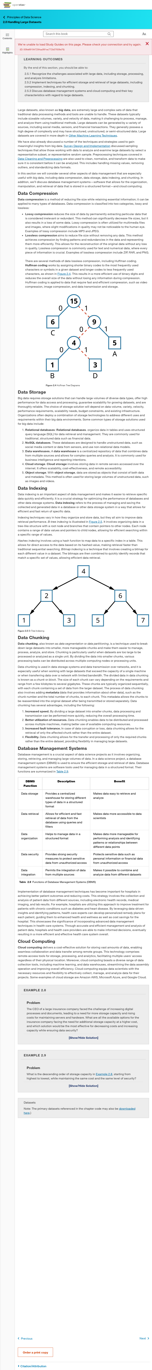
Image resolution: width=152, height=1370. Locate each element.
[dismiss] (147, 44)
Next (143, 1338)
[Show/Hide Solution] (83, 1037)
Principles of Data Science (24, 17)
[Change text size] (144, 34)
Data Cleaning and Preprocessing (40, 158)
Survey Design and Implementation (87, 146)
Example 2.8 (104, 1074)
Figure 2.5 (95, 521)
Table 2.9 (62, 771)
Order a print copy (35, 1352)
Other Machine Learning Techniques (93, 135)
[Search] (109, 34)
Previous (26, 1338)
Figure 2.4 (64, 273)
